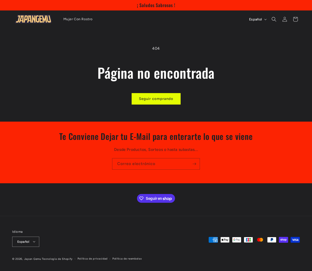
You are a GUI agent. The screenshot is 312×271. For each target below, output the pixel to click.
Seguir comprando (156, 99)
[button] (274, 19)
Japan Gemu (32, 258)
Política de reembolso (127, 258)
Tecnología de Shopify (57, 258)
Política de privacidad (92, 258)
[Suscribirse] (194, 164)
